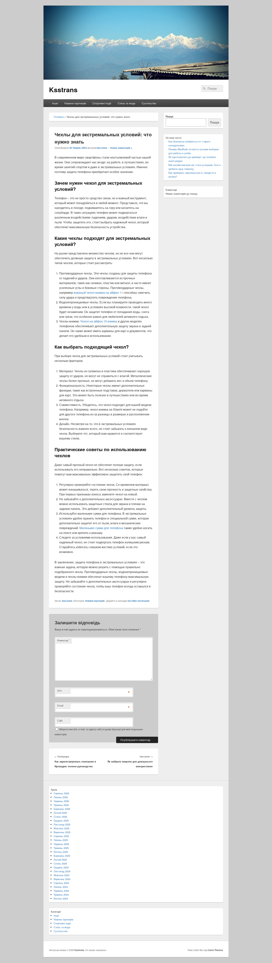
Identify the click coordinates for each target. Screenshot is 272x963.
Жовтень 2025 (61, 828)
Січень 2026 (60, 816)
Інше (55, 103)
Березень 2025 (62, 855)
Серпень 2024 (61, 883)
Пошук (169, 116)
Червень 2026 (61, 801)
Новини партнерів (75, 103)
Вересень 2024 (62, 879)
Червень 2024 (61, 890)
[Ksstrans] (136, 78)
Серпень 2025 (61, 836)
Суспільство (149, 103)
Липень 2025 (61, 840)
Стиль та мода (126, 103)
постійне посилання (138, 600)
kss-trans (102, 147)
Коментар (63, 640)
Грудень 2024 (61, 867)
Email (60, 705)
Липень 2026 (61, 797)
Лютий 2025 (60, 859)
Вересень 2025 (62, 832)
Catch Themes (215, 950)
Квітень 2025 (61, 852)
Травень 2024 (61, 894)
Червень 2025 (61, 844)
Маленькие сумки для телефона (101, 528)
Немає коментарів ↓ (121, 147)
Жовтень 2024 (61, 875)
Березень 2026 (62, 809)
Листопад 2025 (62, 824)
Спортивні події (102, 103)
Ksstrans (63, 89)
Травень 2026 (61, 805)
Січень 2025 (60, 863)
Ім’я (59, 690)
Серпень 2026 (61, 793)
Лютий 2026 (60, 812)
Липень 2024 (61, 887)
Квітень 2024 (61, 898)
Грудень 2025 (61, 820)
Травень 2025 (61, 848)
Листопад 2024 (62, 871)
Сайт (60, 720)
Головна (59, 117)
